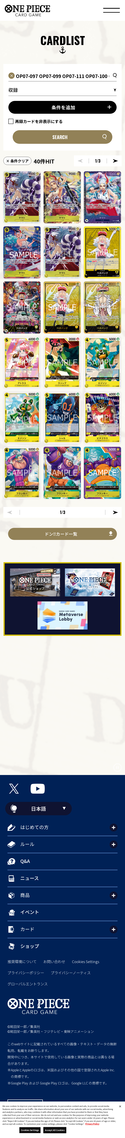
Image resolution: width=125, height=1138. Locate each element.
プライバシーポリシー (25, 972)
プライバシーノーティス (71, 972)
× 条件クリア (17, 160)
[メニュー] (111, 11)
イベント (29, 911)
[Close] (120, 1106)
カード (27, 929)
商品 (25, 894)
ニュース (29, 878)
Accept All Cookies (54, 1130)
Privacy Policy (92, 1123)
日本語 (38, 808)
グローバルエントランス (27, 983)
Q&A (25, 860)
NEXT (115, 161)
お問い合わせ (54, 961)
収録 (13, 89)
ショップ (29, 945)
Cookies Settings (85, 961)
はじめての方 (34, 827)
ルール (27, 843)
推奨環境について (22, 961)
